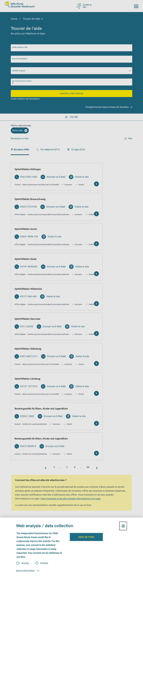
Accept (25, 563)
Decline (44, 563)
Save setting (86, 537)
